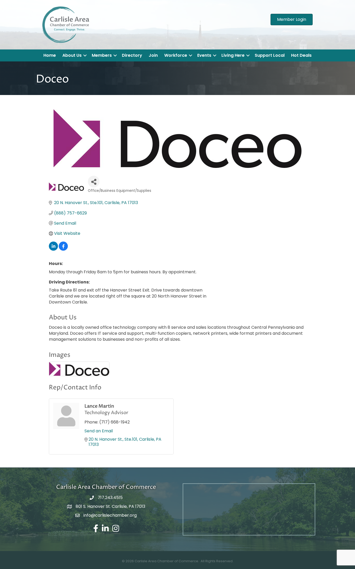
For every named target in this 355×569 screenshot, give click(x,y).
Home (49, 55)
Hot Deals (301, 55)
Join (153, 55)
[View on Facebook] (63, 249)
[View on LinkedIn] (53, 249)
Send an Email (98, 431)
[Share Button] (94, 181)
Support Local (270, 55)
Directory (132, 55)
